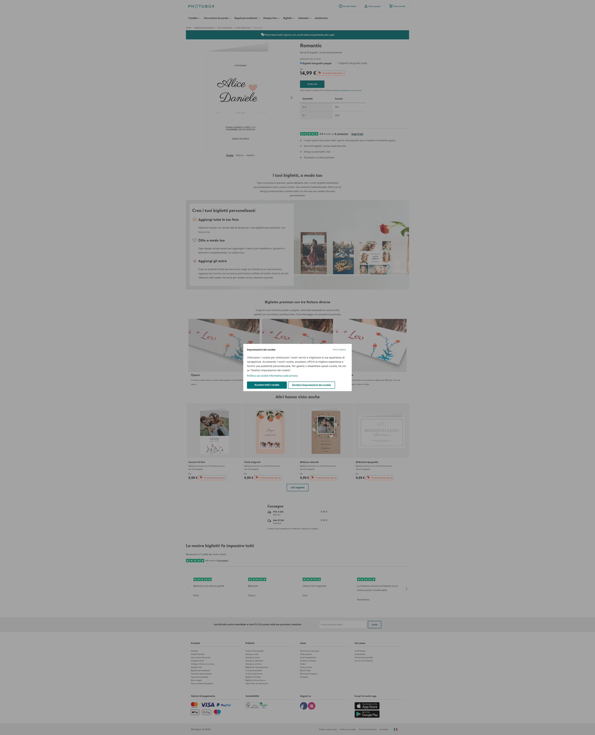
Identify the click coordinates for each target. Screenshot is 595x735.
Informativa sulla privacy (283, 375)
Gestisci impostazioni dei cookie (311, 384)
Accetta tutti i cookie (266, 384)
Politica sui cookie (257, 375)
